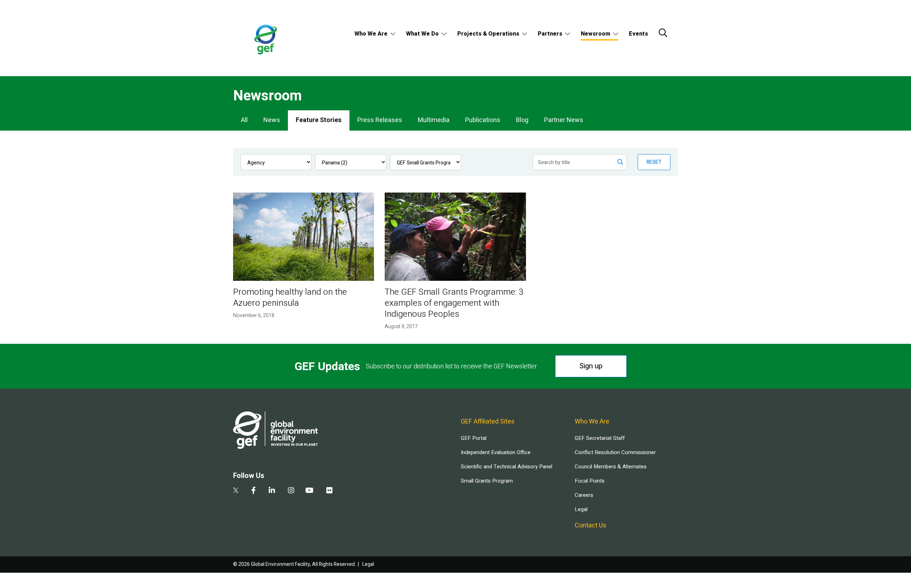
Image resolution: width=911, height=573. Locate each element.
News (271, 120)
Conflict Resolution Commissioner (615, 452)
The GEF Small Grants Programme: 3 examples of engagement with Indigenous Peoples (454, 303)
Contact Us (590, 525)
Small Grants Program (487, 481)
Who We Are (371, 34)
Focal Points (590, 481)
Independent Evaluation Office (496, 452)
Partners (550, 34)
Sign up (590, 366)
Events (638, 34)
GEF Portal (473, 438)
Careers (584, 495)
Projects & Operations (488, 34)
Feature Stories (319, 120)
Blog (522, 120)
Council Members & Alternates (611, 467)
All (244, 120)
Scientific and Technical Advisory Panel (506, 467)
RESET (654, 162)
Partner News (563, 120)
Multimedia (433, 120)
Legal (581, 509)
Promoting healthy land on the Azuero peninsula (290, 297)
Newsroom (595, 34)
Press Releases (379, 120)
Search (663, 32)
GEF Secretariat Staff (600, 438)
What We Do (422, 34)
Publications (482, 120)
